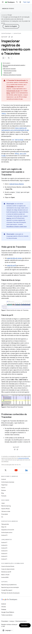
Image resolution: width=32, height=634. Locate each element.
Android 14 (4, 551)
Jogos (3, 503)
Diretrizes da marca (21, 621)
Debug (17, 153)
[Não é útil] (12, 37)
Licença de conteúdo (23, 458)
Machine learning (6, 506)
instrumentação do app (13, 91)
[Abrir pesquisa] (17, 2)
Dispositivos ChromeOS (7, 529)
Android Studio (8, 8)
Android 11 (4, 559)
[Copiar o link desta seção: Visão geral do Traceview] (27, 247)
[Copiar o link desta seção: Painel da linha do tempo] (22, 280)
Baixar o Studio (5, 574)
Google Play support (6, 590)
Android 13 (4, 553)
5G (2, 517)
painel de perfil (11, 265)
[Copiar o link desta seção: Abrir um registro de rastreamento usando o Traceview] (13, 175)
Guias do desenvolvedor (8, 569)
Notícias (3, 490)
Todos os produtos (6, 615)
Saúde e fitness (5, 508)
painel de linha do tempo (14, 258)
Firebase (3, 609)
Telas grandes (5, 524)
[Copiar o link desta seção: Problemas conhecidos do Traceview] (13, 417)
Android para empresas (7, 482)
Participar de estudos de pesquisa (10, 593)
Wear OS (3, 527)
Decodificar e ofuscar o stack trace (16, 226)
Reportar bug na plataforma (8, 584)
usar (17, 140)
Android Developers (6, 33)
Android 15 (4, 548)
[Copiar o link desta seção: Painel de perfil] (14, 315)
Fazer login (26, 2)
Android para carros (6, 532)
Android (3, 479)
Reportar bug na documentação (10, 587)
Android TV (4, 535)
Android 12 (4, 556)
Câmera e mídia (5, 511)
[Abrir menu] (2, 2)
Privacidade (4, 514)
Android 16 (4, 545)
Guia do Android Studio (7, 566)
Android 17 (4, 542)
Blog (2, 493)
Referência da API (6, 572)
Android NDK (4, 577)
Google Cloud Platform (7, 612)
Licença (12, 621)
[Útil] (9, 37)
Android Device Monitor (16, 184)
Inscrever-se (25, 625)
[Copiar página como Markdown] (8, 57)
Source (3, 487)
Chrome (3, 606)
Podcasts (3, 496)
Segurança (4, 485)
